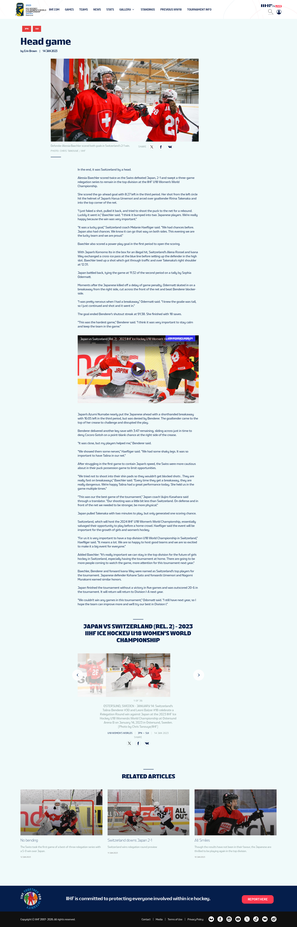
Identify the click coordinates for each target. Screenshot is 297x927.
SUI (36, 29)
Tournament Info (199, 9)
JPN (27, 29)
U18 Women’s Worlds (120, 733)
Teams (83, 9)
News (97, 9)
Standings (148, 9)
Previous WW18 (171, 9)
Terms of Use (175, 919)
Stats (110, 9)
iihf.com (54, 9)
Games (69, 9)
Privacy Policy (195, 919)
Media (159, 919)
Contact (146, 919)
